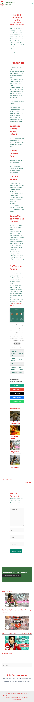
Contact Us (25, 697)
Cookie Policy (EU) (17, 699)
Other (16, 24)
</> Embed (17, 343)
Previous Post (6, 479)
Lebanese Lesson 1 (7, 653)
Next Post (28, 482)
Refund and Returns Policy (14, 697)
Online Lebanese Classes (11, 575)
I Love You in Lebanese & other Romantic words (17, 633)
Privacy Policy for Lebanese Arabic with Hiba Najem (16, 694)
